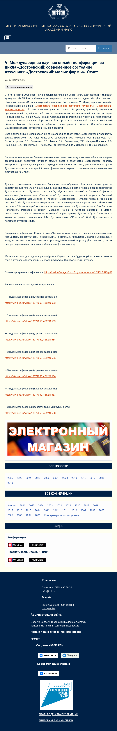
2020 (65, 478)
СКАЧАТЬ (36, 639)
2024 (28, 478)
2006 (10, 515)
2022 (47, 478)
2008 (92, 510)
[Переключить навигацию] (7, 37)
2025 (19, 478)
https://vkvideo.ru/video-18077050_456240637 (30, 394)
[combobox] (81, 48)
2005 (19, 515)
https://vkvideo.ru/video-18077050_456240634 (30, 339)
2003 (37, 515)
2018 (83, 478)
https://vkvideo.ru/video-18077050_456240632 (30, 302)
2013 (47, 510)
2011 (65, 510)
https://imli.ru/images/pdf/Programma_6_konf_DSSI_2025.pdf (78, 272)
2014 (37, 510)
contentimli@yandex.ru (67, 625)
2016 (101, 478)
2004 (28, 515)
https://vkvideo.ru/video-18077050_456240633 (30, 321)
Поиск (105, 48)
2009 (83, 510)
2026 (10, 478)
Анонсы (11, 505)
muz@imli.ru (48, 608)
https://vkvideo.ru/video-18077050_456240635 (30, 358)
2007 (101, 510)
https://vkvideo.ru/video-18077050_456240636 (30, 376)
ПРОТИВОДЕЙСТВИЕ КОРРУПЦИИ (58, 714)
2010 (74, 510)
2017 (92, 478)
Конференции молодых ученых (61, 515)
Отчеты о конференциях (19, 87)
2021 (56, 478)
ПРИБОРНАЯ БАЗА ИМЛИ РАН (56, 720)
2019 (74, 478)
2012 (56, 510)
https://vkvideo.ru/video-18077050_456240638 (30, 413)
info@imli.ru (48, 591)
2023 (37, 478)
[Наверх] (112, 725)
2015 (10, 482)
